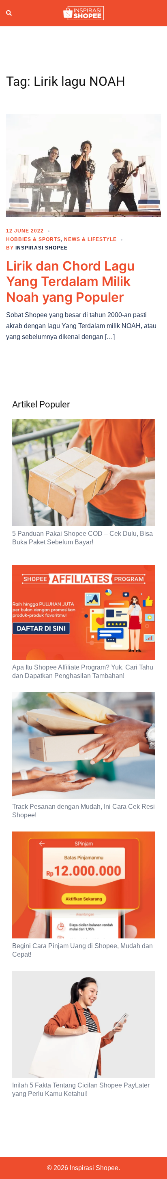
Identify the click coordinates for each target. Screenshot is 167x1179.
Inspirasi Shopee (41, 248)
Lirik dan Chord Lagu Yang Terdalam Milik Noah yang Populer (70, 281)
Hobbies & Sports (33, 239)
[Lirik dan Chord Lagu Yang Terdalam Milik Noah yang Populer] (83, 165)
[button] (9, 13)
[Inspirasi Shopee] (83, 12)
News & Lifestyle (90, 239)
